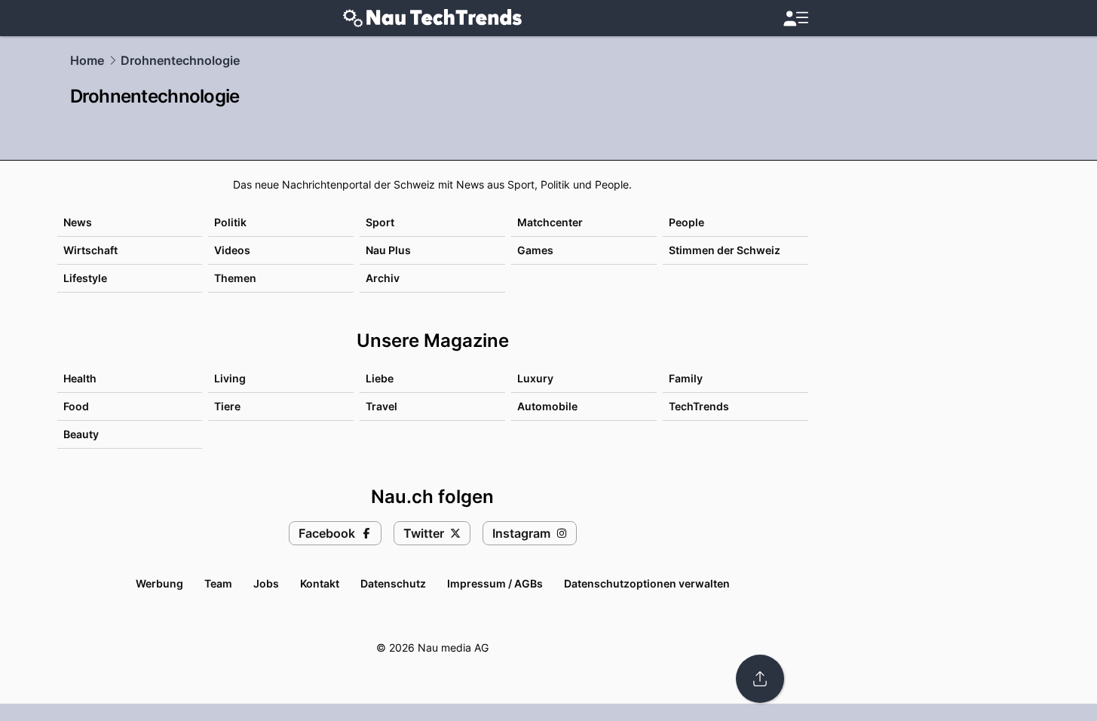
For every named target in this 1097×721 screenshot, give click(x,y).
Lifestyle (85, 278)
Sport (380, 222)
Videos (232, 250)
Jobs (266, 583)
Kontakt (319, 583)
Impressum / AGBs (495, 583)
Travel (381, 406)
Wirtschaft (90, 250)
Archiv (383, 278)
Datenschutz (393, 583)
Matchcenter (550, 222)
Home (87, 60)
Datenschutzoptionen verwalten (647, 583)
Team (218, 583)
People (686, 222)
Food (76, 406)
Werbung (159, 583)
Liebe (380, 378)
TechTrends (699, 406)
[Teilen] (760, 679)
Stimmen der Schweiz (724, 250)
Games (535, 250)
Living (230, 378)
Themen (235, 278)
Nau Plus (388, 250)
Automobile (547, 406)
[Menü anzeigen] (795, 18)
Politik (230, 222)
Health (80, 378)
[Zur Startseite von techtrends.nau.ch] (432, 18)
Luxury (535, 378)
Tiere (227, 406)
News (77, 222)
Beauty (81, 434)
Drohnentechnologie (180, 60)
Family (686, 378)
